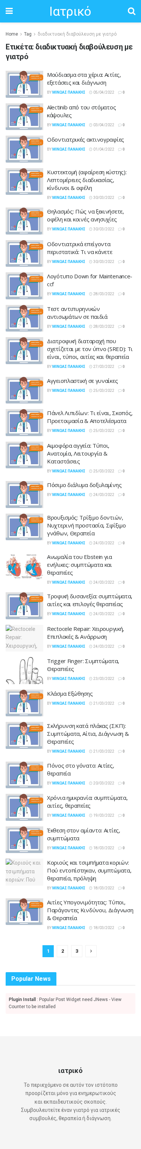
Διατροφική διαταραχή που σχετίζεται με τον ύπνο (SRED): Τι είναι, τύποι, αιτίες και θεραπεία (90, 348)
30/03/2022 (103, 198)
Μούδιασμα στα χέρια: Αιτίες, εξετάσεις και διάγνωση (84, 78)
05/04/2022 (103, 92)
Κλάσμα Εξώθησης (70, 693)
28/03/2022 (103, 294)
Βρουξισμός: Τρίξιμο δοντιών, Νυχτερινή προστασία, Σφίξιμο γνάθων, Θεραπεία (86, 525)
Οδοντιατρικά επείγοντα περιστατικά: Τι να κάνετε (79, 247)
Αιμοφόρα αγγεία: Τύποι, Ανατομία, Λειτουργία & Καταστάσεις (78, 453)
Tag (28, 34)
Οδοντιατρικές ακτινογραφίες (85, 139)
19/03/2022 (103, 815)
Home (12, 34)
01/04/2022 (103, 149)
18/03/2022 (103, 848)
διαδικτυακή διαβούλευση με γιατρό (77, 34)
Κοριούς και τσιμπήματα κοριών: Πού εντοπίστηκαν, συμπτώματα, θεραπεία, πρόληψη (89, 870)
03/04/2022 (103, 125)
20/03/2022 (103, 783)
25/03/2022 (103, 390)
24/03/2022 (103, 495)
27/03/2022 (103, 367)
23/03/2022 (103, 679)
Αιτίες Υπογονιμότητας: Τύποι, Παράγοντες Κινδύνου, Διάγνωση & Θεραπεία (90, 910)
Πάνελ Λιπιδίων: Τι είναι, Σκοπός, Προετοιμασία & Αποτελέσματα (90, 416)
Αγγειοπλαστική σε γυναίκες (82, 380)
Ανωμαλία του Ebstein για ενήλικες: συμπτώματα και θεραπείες (79, 564)
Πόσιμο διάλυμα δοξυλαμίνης (84, 485)
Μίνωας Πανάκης (68, 92)
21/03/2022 (103, 703)
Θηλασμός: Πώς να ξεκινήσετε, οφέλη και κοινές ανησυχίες (85, 215)
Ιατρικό (70, 11)
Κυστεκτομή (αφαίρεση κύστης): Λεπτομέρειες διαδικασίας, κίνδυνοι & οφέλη (86, 179)
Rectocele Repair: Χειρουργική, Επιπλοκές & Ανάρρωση (85, 632)
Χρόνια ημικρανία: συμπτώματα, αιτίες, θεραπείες (87, 801)
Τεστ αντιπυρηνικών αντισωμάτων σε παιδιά (77, 312)
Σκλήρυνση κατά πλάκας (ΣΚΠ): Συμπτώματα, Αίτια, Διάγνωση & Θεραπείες (88, 733)
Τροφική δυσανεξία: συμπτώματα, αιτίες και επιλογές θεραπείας (89, 600)
